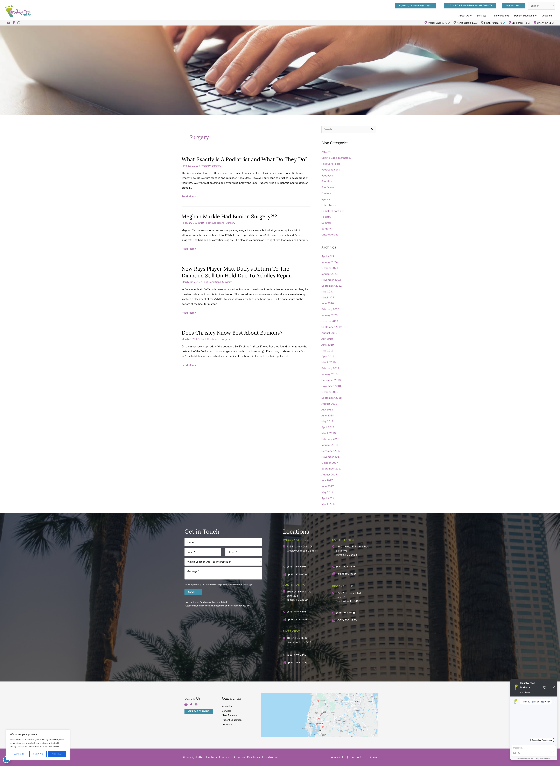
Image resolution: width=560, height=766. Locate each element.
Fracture (326, 193)
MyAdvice (273, 757)
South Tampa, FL (493, 22)
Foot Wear (327, 187)
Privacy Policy (228, 584)
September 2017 (331, 468)
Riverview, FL (544, 22)
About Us (227, 706)
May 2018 (327, 421)
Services (226, 711)
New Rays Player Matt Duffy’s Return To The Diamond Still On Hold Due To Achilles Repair (237, 272)
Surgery (216, 165)
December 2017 (331, 451)
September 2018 (331, 398)
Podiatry (205, 165)
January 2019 (329, 374)
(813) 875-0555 (296, 611)
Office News (328, 205)
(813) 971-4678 (346, 566)
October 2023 (329, 268)
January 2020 (329, 315)
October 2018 (329, 392)
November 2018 (331, 386)
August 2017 (329, 474)
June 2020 (327, 303)
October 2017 (329, 463)
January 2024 (329, 262)
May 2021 (327, 291)
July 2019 (327, 339)
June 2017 (327, 486)
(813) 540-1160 (296, 654)
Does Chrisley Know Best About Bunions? (232, 332)
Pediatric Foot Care (332, 211)
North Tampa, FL (466, 22)
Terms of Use (357, 757)
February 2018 (330, 439)
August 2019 (329, 333)
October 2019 (329, 321)
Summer (326, 223)
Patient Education (232, 720)
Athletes (326, 152)
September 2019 (331, 327)
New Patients (229, 715)
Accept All (57, 753)
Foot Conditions (215, 223)
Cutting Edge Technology (336, 158)
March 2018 (328, 433)
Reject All (38, 753)
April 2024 (327, 256)
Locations (227, 724)
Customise (19, 753)
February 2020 (330, 309)
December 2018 (331, 380)
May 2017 (327, 492)
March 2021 (328, 297)
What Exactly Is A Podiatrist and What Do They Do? (244, 159)
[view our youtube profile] (9, 23)
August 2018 (329, 404)
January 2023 (329, 274)
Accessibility (338, 757)
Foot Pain (326, 181)
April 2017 (327, 498)
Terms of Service (242, 584)
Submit (193, 591)
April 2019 (327, 356)
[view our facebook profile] (14, 23)
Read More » (189, 197)
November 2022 (331, 280)
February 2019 (330, 368)
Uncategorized (329, 234)
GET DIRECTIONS (199, 711)
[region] (38, 745)
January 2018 (329, 445)
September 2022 (331, 285)
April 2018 (327, 427)
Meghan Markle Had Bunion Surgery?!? (229, 216)
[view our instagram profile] (18, 23)
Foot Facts (327, 175)
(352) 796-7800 (346, 613)
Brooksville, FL (519, 22)
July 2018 (327, 409)
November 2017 (331, 457)
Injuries (325, 199)
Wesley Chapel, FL (437, 22)
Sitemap (373, 757)
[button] (417, 5)
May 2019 (327, 350)
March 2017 (328, 504)
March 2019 (328, 362)
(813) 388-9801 (296, 566)
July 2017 (327, 480)
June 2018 (327, 415)
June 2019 (327, 344)
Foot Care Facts (330, 164)
